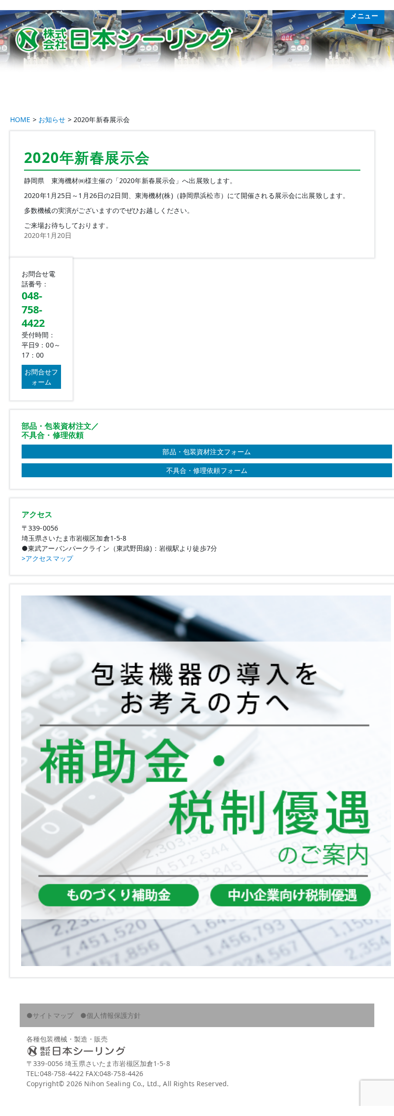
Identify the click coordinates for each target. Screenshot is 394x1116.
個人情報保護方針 (113, 1015)
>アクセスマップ (47, 558)
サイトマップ (53, 1015)
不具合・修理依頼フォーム (207, 470)
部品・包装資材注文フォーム (206, 451)
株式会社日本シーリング (197, 1051)
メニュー (364, 16)
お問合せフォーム (42, 376)
